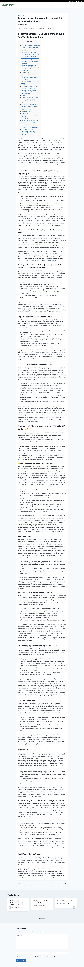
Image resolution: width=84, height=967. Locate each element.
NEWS (80, 5)
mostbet (26, 192)
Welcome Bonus (25, 72)
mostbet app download (49, 260)
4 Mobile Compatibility (27, 129)
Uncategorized (21, 15)
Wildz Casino (24, 113)
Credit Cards (24, 84)
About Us (80, 1)
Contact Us (74, 1)
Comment (20, 935)
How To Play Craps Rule (64, 901)
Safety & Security (26, 109)
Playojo (23, 95)
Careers (69, 1)
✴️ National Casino (26, 111)
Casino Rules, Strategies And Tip (24, 885)
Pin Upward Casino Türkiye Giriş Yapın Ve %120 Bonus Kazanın (16, 903)
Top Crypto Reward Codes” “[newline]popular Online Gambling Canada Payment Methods (30, 54)
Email (36, 953)
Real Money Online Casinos (28, 90)
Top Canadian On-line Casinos (29, 104)
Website (54, 953)
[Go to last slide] (10, 907)
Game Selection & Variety (28, 131)
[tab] (39, 918)
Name (19, 953)
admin (20, 24)
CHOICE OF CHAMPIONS (63, 5)
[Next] (74, 907)
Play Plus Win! (25, 118)
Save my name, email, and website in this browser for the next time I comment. (36, 956)
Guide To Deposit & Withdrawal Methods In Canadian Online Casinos (29, 122)
